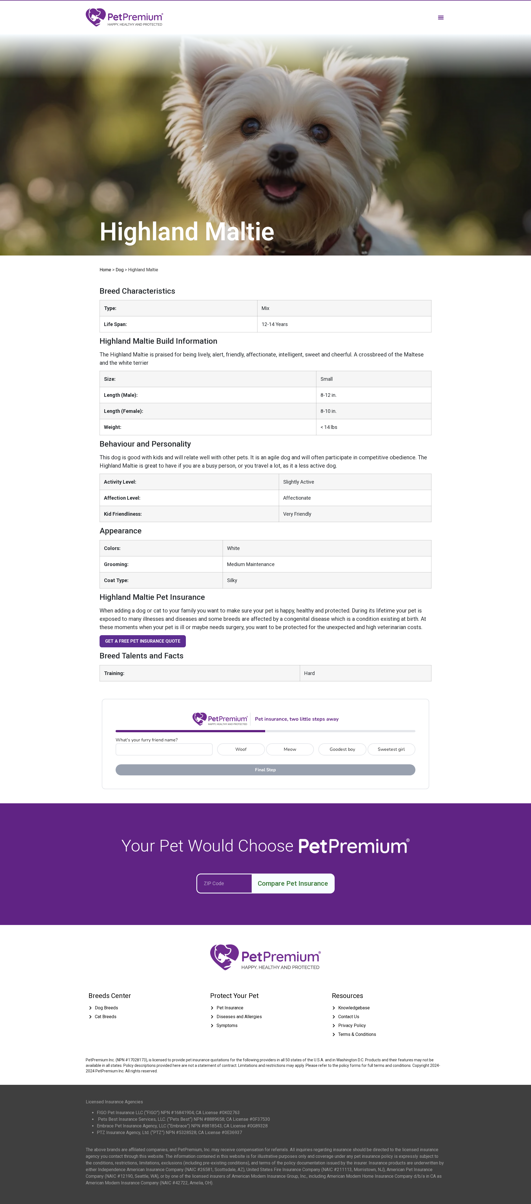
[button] (440, 17)
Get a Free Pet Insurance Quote (142, 641)
